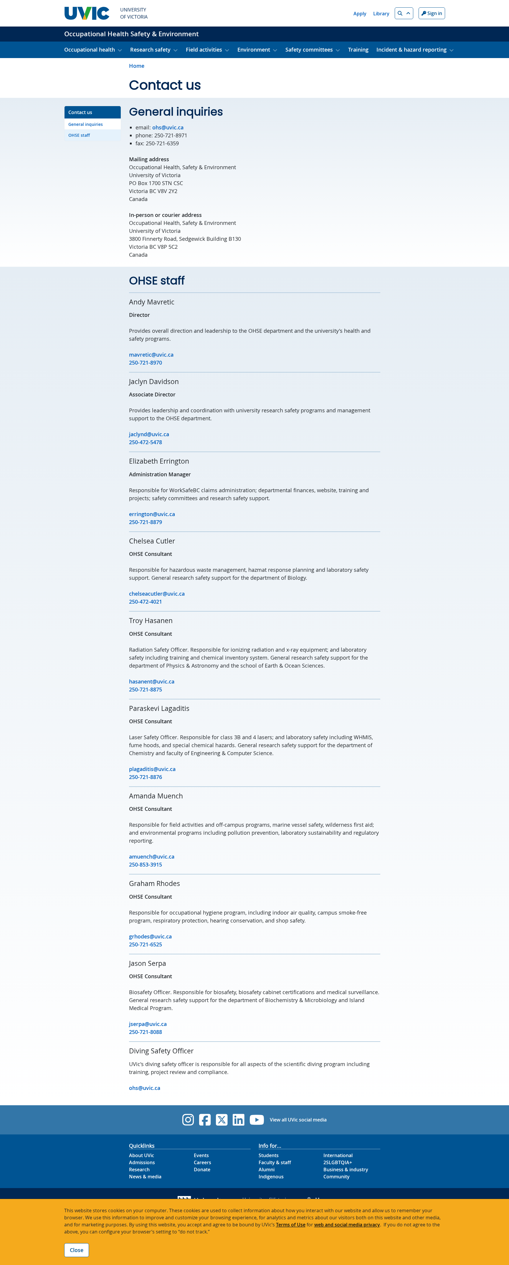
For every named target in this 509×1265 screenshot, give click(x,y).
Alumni (267, 1169)
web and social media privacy (347, 1224)
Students (269, 1155)
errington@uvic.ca (152, 514)
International (338, 1155)
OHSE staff (79, 135)
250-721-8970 (145, 362)
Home (136, 65)
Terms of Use (290, 1224)
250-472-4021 (145, 601)
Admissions (142, 1162)
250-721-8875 (145, 689)
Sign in (434, 13)
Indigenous (271, 1176)
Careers (202, 1162)
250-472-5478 (145, 442)
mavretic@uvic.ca (151, 354)
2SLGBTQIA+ (337, 1162)
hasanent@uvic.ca (151, 681)
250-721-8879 (145, 522)
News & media (145, 1176)
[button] (404, 13)
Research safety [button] (150, 49)
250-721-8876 (145, 776)
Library (381, 13)
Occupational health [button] (89, 49)
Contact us (80, 112)
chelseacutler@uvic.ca (157, 593)
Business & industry (345, 1169)
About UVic (141, 1155)
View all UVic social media (298, 1119)
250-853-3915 (145, 864)
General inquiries (85, 124)
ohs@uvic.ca (168, 127)
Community (336, 1176)
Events (201, 1155)
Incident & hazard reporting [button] (411, 49)
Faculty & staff (275, 1162)
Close (76, 1250)
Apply (359, 13)
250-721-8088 (145, 1031)
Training (358, 49)
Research (139, 1169)
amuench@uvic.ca (151, 856)
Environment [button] (253, 49)
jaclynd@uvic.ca (149, 434)
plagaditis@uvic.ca (152, 768)
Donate (202, 1169)
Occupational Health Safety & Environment (131, 33)
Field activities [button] (204, 49)
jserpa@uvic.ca (148, 1023)
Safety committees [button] (309, 49)
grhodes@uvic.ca (150, 936)
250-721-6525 (145, 944)
